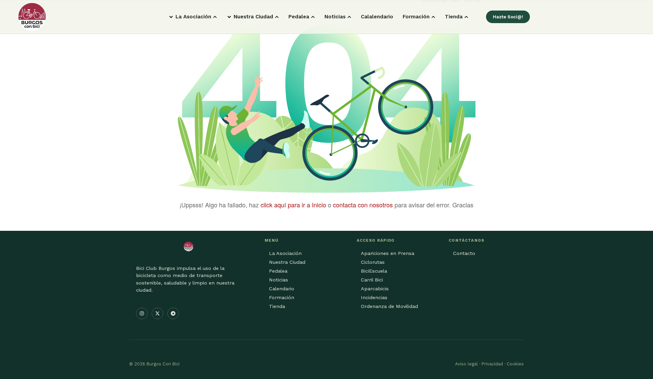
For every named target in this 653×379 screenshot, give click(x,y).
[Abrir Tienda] (466, 17)
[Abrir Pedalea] (313, 17)
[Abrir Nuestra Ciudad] (277, 17)
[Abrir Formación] (433, 17)
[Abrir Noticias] (349, 17)
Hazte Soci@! (508, 16)
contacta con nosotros (363, 204)
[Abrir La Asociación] (215, 17)
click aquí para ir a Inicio (293, 204)
